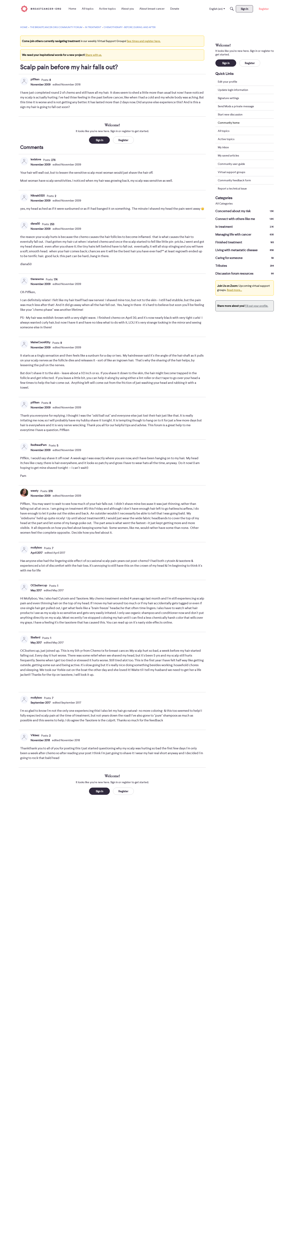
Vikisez (35, 735)
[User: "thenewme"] (24, 281)
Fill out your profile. (256, 306)
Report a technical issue (232, 188)
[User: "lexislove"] (24, 161)
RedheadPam (39, 445)
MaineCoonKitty (40, 342)
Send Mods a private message (236, 106)
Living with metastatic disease (244, 250)
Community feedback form (234, 180)
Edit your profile (227, 81)
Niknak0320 (38, 195)
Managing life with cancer (244, 235)
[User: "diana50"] (24, 226)
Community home (229, 122)
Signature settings (228, 98)
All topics (223, 131)
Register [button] (123, 140)
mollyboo (36, 547)
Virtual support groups (231, 172)
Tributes (244, 266)
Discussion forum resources (244, 274)
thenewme (37, 279)
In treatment (244, 227)
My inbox (223, 147)
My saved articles (228, 155)
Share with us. (93, 55)
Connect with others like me (244, 219)
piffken (35, 79)
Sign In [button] (99, 140)
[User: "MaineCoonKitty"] (24, 344)
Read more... (234, 290)
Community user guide (231, 164)
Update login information (233, 90)
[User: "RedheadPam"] (24, 447)
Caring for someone (244, 258)
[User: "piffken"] (24, 81)
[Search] (231, 8)
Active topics (226, 139)
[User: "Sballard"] (24, 639)
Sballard (35, 637)
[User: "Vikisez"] (24, 737)
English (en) (216, 9)
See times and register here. (144, 41)
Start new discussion (230, 114)
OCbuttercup (39, 585)
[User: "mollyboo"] (24, 549)
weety (34, 490)
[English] (41, 9)
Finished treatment (244, 242)
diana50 (35, 223)
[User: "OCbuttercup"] (24, 587)
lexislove (36, 159)
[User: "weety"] (24, 493)
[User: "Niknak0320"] (24, 197)
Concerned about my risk (244, 211)
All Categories (224, 203)
